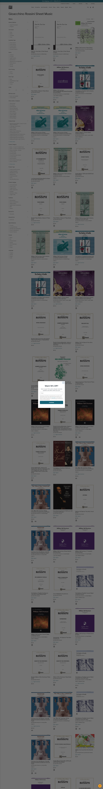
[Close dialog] (63, 383)
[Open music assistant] (100, 786)
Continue (51, 402)
